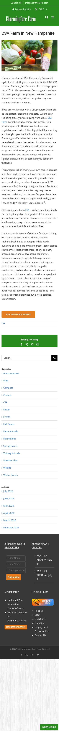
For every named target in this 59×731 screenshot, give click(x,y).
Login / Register (23, 9)
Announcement (11, 373)
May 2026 (8, 505)
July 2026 (8, 491)
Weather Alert (10, 460)
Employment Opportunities (42, 629)
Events (6, 416)
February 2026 (11, 527)
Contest (7, 395)
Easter (6, 409)
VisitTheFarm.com (23, 649)
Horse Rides (9, 438)
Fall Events (8, 424)
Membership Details (15, 627)
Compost (8, 387)
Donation (39, 622)
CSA (27, 209)
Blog (5, 380)
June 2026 (8, 498)
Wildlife (7, 467)
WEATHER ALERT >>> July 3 (44, 575)
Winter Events (10, 474)
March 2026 (9, 520)
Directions (40, 618)
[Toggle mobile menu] (52, 17)
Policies (39, 610)
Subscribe (14, 577)
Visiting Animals (11, 453)
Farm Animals (10, 431)
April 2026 (8, 512)
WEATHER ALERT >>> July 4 (44, 559)
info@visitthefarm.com (36, 2)
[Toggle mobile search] (46, 17)
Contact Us (40, 635)
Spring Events (10, 445)
